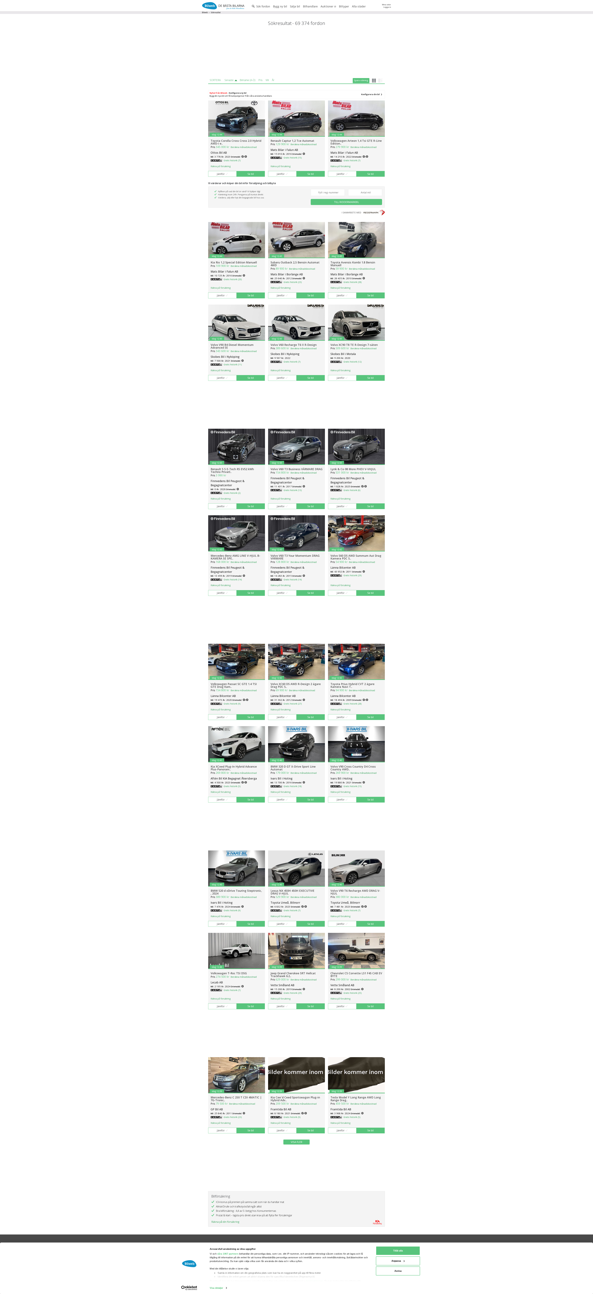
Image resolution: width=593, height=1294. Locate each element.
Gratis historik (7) (232, 160)
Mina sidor (386, 4)
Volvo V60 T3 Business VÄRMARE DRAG (296, 469)
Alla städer (359, 6)
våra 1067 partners (228, 1253)
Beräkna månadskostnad (244, 147)
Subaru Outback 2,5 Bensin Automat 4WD (295, 264)
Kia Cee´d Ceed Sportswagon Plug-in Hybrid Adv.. (295, 1098)
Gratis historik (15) (293, 157)
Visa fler (296, 1142)
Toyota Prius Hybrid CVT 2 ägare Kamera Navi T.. (352, 685)
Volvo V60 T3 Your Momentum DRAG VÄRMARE (295, 557)
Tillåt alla (398, 1250)
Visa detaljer (216, 1288)
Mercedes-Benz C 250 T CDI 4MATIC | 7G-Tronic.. (236, 1098)
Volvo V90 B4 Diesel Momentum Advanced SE (232, 346)
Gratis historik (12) (352, 361)
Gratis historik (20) (233, 279)
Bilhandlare (310, 6)
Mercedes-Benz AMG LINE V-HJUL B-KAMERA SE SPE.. (235, 557)
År (273, 80)
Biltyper (344, 6)
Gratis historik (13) (293, 490)
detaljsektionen (314, 1281)
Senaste (229, 80)
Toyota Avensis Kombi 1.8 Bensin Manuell (352, 264)
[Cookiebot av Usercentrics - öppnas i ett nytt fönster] (189, 1288)
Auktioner (327, 6)
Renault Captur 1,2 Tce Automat (292, 141)
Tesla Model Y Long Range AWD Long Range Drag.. (355, 1098)
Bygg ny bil (280, 6)
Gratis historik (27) (293, 703)
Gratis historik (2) (232, 492)
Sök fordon (263, 6)
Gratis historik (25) (352, 992)
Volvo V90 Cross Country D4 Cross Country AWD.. (353, 768)
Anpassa (396, 1261)
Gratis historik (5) (232, 786)
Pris (260, 80)
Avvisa (398, 1271)
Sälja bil (295, 6)
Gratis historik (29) (352, 575)
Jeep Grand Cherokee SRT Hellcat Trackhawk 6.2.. (293, 974)
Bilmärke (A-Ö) (247, 80)
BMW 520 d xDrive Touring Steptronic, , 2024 (236, 892)
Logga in (387, 7)
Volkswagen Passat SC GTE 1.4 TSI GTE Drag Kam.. (234, 685)
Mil (267, 80)
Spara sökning (361, 80)
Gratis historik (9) (232, 703)
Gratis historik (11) (233, 364)
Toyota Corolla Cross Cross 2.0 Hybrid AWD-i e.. (236, 142)
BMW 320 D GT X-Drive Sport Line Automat (293, 768)
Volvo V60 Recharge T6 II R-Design (294, 345)
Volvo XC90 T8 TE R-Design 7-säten (354, 345)
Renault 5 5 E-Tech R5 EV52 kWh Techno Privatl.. (232, 470)
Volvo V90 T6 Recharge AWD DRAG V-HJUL (355, 892)
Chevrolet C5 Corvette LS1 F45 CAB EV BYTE (356, 974)
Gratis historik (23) (293, 282)
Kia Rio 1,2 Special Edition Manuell (234, 262)
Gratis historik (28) (352, 282)
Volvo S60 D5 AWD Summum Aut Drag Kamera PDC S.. (355, 557)
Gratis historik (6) (351, 490)
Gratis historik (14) (233, 579)
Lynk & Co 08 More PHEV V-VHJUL (353, 469)
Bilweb (205, 12)
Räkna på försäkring (221, 166)
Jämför (221, 174)
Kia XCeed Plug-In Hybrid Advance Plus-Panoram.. (234, 768)
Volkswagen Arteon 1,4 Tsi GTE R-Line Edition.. (356, 142)
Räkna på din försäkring (225, 1222)
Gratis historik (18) (293, 786)
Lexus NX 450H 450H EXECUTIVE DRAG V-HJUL (292, 892)
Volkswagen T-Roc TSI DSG (229, 973)
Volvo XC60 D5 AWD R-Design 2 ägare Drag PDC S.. (296, 685)
